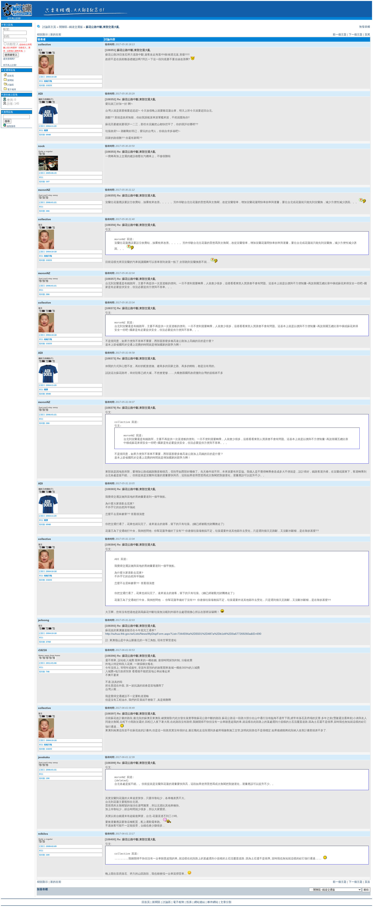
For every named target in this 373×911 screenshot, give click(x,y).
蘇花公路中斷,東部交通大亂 (102, 26)
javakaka (44, 757)
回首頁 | (146, 902)
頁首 (367, 881)
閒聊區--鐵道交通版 (71, 26)
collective (44, 44)
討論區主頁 (49, 26)
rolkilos (43, 833)
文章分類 (225, 902)
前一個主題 (339, 34)
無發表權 (364, 26)
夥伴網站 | (213, 902)
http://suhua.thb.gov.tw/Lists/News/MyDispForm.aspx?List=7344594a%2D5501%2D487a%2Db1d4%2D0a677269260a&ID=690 (183, 633)
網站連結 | (200, 902)
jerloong (43, 620)
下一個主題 (355, 34)
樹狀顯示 (42, 34)
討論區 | (167, 902)
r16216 (42, 650)
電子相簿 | (179, 902)
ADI (40, 93)
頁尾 (367, 34)
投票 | (189, 902)
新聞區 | (157, 902)
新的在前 (55, 34)
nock (41, 146)
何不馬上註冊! (14, 18)
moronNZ (44, 189)
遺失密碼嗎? (9, 59)
